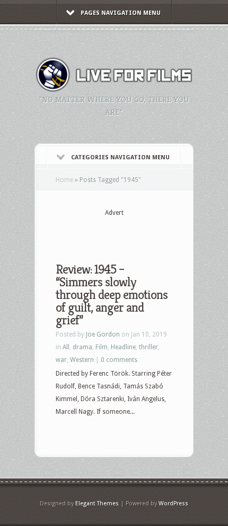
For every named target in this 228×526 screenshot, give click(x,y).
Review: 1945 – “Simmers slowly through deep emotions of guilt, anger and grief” (112, 294)
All (66, 347)
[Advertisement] (142, 231)
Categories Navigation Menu (120, 157)
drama (82, 347)
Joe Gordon (103, 334)
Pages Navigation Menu (121, 13)
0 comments (119, 360)
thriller (148, 347)
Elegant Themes (97, 503)
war (61, 360)
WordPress (173, 503)
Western (82, 360)
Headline (123, 347)
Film (101, 347)
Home (64, 180)
